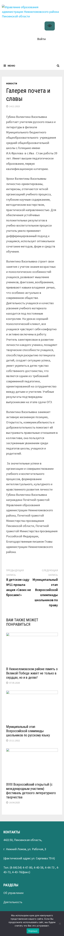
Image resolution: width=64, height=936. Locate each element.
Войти (41, 39)
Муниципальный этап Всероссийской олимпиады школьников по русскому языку (28, 731)
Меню (11, 65)
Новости (11, 83)
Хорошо (32, 931)
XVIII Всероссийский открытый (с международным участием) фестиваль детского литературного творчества (31, 790)
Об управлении (13, 893)
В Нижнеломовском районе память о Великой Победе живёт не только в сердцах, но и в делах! (32, 673)
